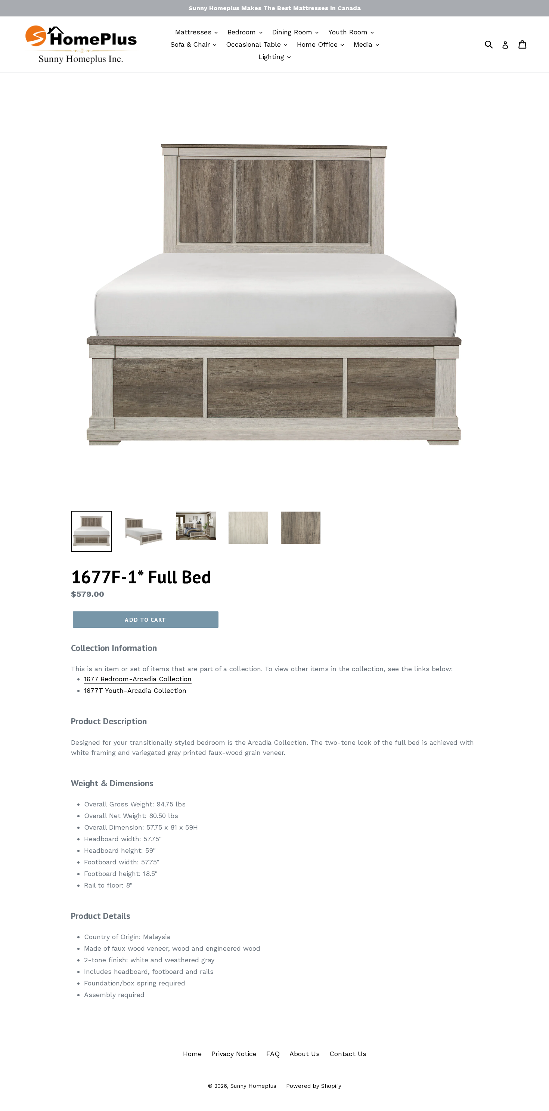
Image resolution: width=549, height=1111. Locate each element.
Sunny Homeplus (253, 1086)
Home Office (318, 44)
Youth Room (349, 32)
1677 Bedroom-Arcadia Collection (138, 679)
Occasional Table (254, 44)
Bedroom (242, 32)
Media (364, 44)
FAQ (273, 1054)
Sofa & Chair (191, 44)
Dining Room (293, 32)
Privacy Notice (234, 1054)
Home (192, 1054)
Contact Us (347, 1054)
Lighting (272, 57)
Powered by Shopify (313, 1086)
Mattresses (194, 32)
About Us (304, 1054)
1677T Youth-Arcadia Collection (135, 690)
